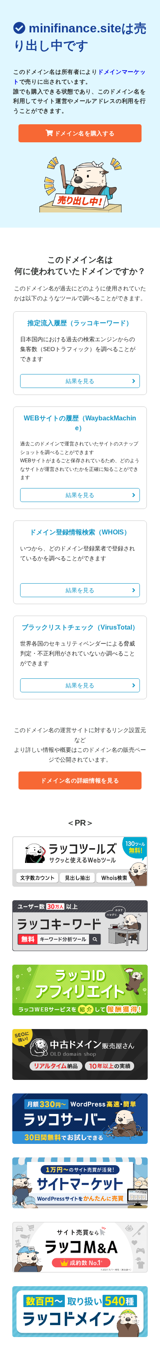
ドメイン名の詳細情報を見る (80, 780)
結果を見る (80, 381)
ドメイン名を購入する (85, 133)
